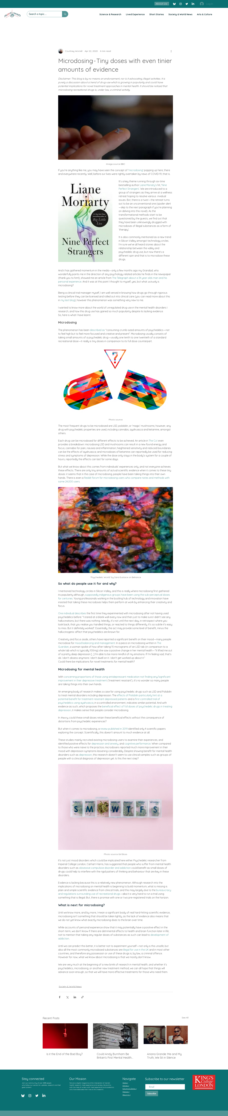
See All (185, 1017)
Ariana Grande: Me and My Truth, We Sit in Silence (164, 1055)
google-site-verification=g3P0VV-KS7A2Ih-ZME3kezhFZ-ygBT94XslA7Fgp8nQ (90, 1096)
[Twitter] (186, 3)
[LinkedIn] (192, 3)
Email (148, 1081)
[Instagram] (180, 3)
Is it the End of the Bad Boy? (64, 1054)
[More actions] (171, 51)
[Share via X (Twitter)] (67, 997)
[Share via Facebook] (59, 997)
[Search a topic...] (65, 14)
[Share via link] (82, 997)
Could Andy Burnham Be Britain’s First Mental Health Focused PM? (114, 1055)
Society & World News (70, 986)
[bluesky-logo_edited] (174, 3)
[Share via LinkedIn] (74, 997)
